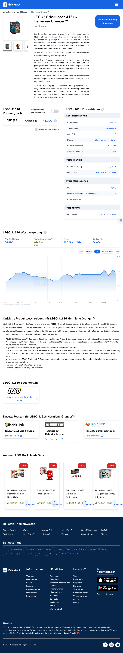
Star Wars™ (67, 530)
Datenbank (55, 579)
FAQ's (29, 582)
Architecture (8, 530)
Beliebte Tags (12, 542)
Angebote (54, 576)
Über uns (30, 576)
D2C (5, 549)
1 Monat (80, 251)
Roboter (103, 549)
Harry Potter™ (28, 534)
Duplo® (104, 530)
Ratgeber (77, 582)
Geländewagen (53, 554)
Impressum (31, 596)
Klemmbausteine (80, 592)
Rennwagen (30, 549)
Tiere (68, 549)
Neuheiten (54, 602)
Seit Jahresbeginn (107, 251)
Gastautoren (31, 579)
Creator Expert (87, 534)
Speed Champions (89, 530)
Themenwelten (56, 589)
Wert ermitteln (56, 609)
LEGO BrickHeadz (60, 37)
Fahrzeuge (59, 549)
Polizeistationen (9, 554)
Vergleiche (78, 589)
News (52, 605)
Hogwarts (48, 549)
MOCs (76, 599)
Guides (76, 576)
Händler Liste (56, 592)
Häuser (32, 554)
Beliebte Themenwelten (19, 523)
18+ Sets (54, 599)
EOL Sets (54, 595)
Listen (76, 602)
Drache (83, 549)
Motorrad (41, 554)
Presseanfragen (33, 589)
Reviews (77, 586)
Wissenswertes (80, 596)
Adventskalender (16, 549)
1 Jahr (97, 251)
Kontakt (29, 586)
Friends (104, 534)
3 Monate (89, 251)
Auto (75, 549)
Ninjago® (46, 534)
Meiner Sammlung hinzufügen (107, 21)
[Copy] (102, 109)
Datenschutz (31, 592)
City (24, 530)
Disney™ (46, 530)
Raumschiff (93, 549)
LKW (64, 554)
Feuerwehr (22, 554)
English (100, 594)
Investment (78, 579)
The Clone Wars (75, 554)
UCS (39, 549)
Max (117, 251)
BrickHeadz (111, 128)
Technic (65, 534)
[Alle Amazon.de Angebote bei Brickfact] (12, 120)
